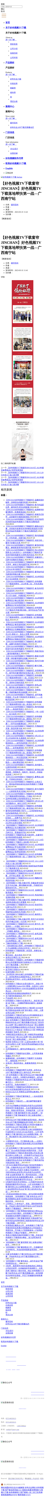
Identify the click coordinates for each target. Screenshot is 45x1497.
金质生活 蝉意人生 (13, 957)
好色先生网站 (30, 1487)
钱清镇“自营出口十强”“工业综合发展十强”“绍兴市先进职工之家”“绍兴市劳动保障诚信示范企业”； (25, 1044)
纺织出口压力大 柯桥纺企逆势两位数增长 (23, 1092)
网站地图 (4, 1487)
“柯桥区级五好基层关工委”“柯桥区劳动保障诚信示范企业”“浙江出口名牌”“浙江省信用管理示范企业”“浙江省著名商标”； (25, 1036)
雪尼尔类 (14, 101)
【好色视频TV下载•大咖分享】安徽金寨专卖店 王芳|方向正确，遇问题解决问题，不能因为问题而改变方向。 (25, 885)
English (9, 168)
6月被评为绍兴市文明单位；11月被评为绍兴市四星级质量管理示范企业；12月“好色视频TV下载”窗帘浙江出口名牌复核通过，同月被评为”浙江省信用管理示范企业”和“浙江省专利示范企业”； (25, 1187)
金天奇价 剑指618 (13, 970)
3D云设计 (14, 149)
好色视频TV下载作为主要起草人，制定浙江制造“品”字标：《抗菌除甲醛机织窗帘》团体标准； (24, 1003)
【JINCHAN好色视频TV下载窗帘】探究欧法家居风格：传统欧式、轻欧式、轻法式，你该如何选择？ (25, 772)
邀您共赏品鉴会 (12, 967)
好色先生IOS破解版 (16, 1487)
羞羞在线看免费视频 (30, 1490)
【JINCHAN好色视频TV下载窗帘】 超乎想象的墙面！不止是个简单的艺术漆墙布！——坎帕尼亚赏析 (24, 697)
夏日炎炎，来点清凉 (14, 955)
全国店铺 (14, 153)
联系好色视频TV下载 (16, 163)
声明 (8, 1068)
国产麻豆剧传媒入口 (13, 1490)
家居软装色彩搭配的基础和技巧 (19, 993)
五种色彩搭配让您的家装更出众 (19, 799)
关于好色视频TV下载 (16, 27)
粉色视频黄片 (14, 1492)
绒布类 (13, 92)
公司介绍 (14, 49)
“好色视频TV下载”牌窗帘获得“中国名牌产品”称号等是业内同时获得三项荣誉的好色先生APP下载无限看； (25, 1220)
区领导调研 (10, 972)
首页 (8, 22)
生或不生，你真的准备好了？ (18, 1085)
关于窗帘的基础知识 (14, 996)
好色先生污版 (15, 79)
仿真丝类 (14, 83)
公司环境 (14, 58)
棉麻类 (13, 88)
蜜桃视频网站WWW (9, 1495)
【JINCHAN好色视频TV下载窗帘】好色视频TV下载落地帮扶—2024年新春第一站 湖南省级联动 (25, 617)
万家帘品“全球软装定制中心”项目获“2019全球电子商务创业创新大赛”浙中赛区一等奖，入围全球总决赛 (24, 1010)
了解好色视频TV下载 (14, 943)
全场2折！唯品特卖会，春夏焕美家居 (21, 1063)
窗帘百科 (14, 123)
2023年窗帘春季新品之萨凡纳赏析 (20, 871)
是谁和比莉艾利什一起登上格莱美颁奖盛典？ (24, 979)
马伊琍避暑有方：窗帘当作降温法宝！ (21, 1049)
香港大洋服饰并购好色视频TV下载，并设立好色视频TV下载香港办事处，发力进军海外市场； (24, 1237)
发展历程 (14, 53)
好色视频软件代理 (14, 158)
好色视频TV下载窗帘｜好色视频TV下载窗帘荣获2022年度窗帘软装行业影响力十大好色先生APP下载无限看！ (25, 962)
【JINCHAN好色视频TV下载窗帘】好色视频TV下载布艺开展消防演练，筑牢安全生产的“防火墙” (25, 610)
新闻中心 (10, 106)
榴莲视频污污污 (24, 1495)
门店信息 (10, 132)
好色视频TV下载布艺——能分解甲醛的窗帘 (23, 1101)
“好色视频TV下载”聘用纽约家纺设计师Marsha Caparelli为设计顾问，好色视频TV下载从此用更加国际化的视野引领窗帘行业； (24, 1213)
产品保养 (9, 998)
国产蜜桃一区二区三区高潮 (31, 1492)
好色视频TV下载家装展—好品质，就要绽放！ (24, 951)
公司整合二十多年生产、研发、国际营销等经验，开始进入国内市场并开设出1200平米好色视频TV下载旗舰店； (24, 1206)
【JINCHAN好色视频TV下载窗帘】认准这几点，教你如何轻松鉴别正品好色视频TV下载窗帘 (24, 784)
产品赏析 (10, 62)
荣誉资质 (14, 44)
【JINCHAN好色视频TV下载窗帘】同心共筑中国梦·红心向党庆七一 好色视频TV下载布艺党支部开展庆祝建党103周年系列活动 (25, 552)
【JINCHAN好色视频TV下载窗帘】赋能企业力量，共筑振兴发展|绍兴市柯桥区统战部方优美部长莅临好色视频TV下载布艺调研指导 (25, 528)
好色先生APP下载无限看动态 (22, 127)
